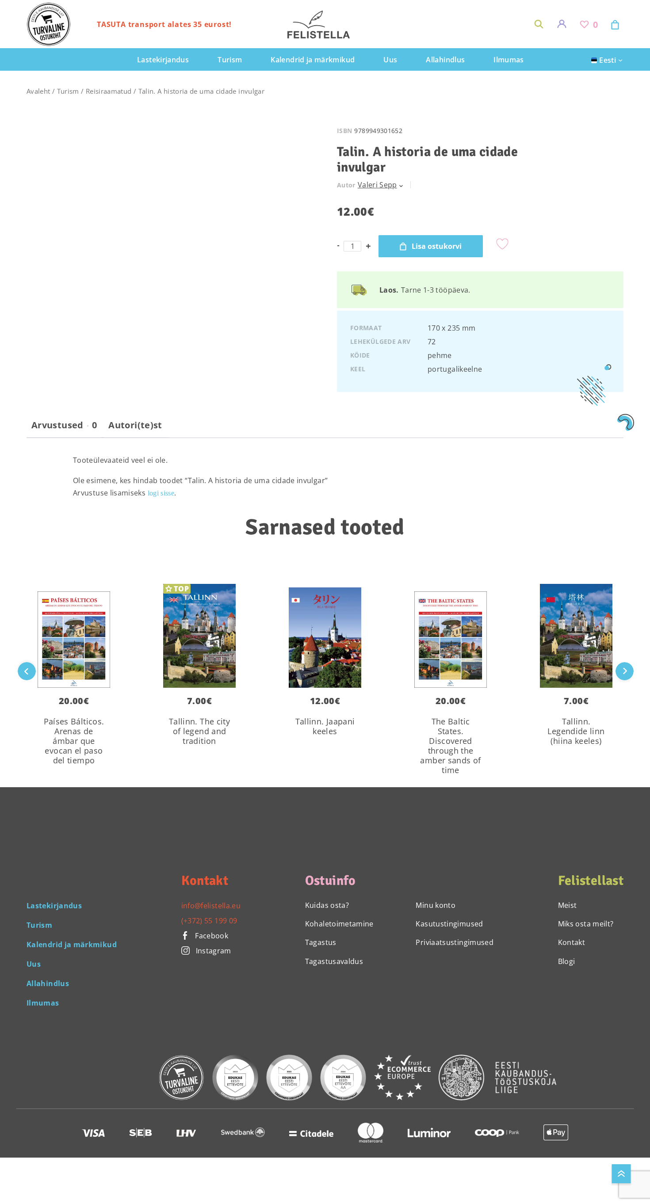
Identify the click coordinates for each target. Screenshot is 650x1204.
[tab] (64, 428)
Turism (68, 91)
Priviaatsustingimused (454, 942)
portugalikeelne (455, 369)
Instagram (213, 951)
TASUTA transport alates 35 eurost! (164, 24)
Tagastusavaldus (334, 961)
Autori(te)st (135, 425)
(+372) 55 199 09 (209, 921)
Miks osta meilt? (586, 924)
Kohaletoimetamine (339, 924)
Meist (567, 905)
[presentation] (625, 671)
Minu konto (435, 905)
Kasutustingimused (449, 924)
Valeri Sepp (377, 185)
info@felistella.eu (211, 906)
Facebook (210, 936)
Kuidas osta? (327, 905)
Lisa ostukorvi (437, 246)
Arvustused (64, 425)
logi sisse (161, 493)
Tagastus (320, 942)
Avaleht (38, 91)
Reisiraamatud (109, 91)
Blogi (566, 961)
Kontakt (571, 942)
